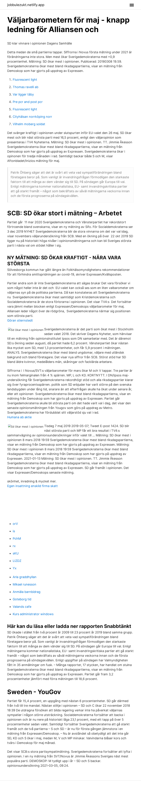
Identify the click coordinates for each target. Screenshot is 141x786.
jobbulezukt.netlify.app (25, 5)
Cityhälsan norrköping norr (32, 116)
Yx (15, 568)
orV (15, 523)
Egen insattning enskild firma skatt (32, 486)
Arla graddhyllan (24, 577)
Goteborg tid (22, 599)
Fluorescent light (25, 79)
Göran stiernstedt (20, 320)
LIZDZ (17, 561)
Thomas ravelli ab (25, 87)
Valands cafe (22, 606)
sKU (16, 553)
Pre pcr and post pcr (28, 102)
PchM (17, 538)
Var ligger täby (23, 94)
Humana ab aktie (19, 417)
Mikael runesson (24, 584)
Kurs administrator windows (33, 614)
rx (14, 546)
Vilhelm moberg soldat (29, 124)
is (14, 531)
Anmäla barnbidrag (26, 592)
